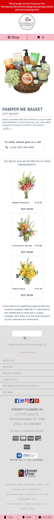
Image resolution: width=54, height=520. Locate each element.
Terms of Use (27, 509)
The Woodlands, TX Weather (21, 494)
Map (28, 517)
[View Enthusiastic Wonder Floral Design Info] (27, 228)
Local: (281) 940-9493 (27, 424)
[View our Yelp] (37, 402)
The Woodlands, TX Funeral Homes (24, 484)
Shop (15, 37)
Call (10, 517)
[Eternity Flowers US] (27, 30)
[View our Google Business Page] (22, 402)
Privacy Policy (14, 504)
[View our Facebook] (17, 402)
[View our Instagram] (27, 402)
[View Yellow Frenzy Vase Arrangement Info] (27, 271)
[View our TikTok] (32, 402)
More (6, 128)
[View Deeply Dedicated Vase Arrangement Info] (27, 185)
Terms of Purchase (35, 504)
